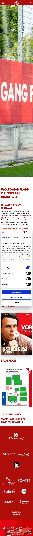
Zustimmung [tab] (6, 237)
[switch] (28, 273)
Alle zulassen (16, 292)
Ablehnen (16, 302)
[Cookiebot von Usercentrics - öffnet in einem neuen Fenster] (23, 232)
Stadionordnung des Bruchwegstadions (13, 420)
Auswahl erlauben (16, 297)
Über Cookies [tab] (27, 237)
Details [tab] (16, 237)
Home (3, 180)
